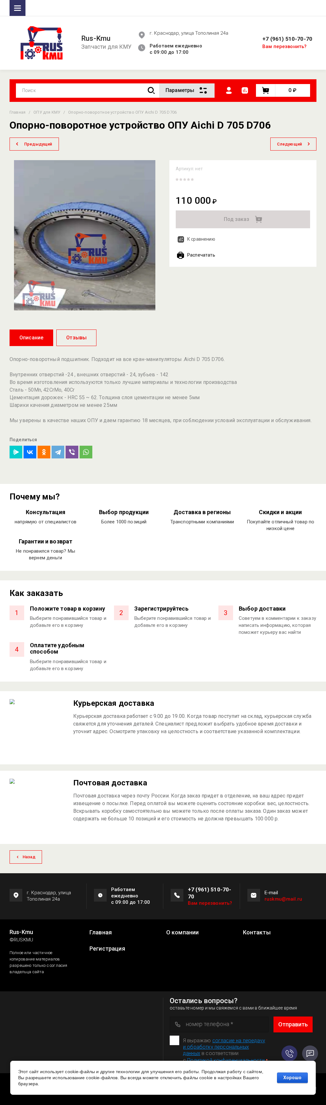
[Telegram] (58, 452)
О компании (182, 932)
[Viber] (72, 452)
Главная (100, 932)
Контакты (257, 932)
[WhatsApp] (86, 452)
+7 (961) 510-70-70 (287, 39)
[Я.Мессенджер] (16, 452)
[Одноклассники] (44, 452)
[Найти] (151, 90)
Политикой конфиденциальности (225, 1060)
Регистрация (107, 949)
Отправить (293, 1024)
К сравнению (201, 239)
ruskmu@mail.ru (283, 899)
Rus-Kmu (96, 38)
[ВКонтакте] (30, 452)
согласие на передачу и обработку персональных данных (224, 1047)
